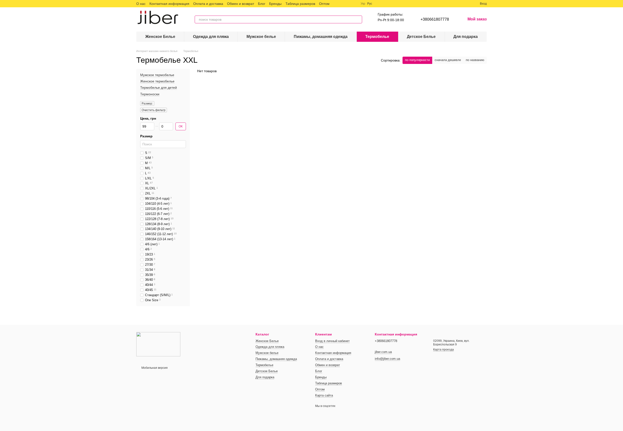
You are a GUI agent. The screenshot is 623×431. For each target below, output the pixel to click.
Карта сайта (324, 395)
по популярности (417, 60)
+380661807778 (435, 19)
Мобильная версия (154, 367)
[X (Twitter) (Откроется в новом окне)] (342, 4)
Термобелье (377, 37)
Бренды (275, 4)
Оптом (324, 4)
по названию (475, 60)
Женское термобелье (157, 81)
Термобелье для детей (158, 88)
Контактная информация (169, 4)
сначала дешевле (448, 60)
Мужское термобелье (157, 75)
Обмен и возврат (240, 4)
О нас (141, 4)
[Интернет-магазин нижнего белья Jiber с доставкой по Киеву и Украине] (158, 344)
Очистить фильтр (153, 110)
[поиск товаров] (358, 19)
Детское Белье (421, 37)
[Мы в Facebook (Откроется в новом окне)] (336, 4)
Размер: (147, 103)
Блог (261, 4)
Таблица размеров (300, 4)
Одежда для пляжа (211, 37)
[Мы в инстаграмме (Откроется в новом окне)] (348, 4)
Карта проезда (443, 349)
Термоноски (149, 94)
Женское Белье (160, 37)
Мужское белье (261, 37)
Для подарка (465, 37)
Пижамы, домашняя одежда (321, 37)
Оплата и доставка (208, 4)
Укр (363, 3)
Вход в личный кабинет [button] (332, 341)
